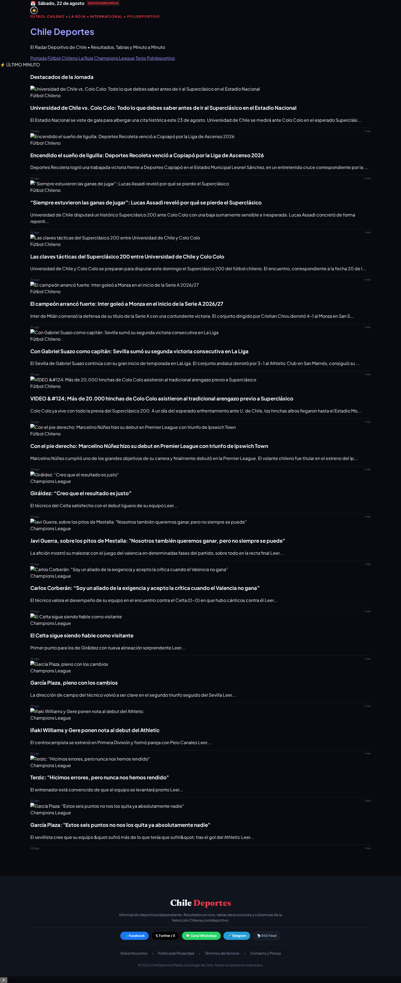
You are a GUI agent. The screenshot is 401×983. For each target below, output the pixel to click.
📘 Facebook (134, 936)
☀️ (34, 10)
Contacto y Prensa (265, 953)
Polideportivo (161, 58)
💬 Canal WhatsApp (201, 936)
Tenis (141, 58)
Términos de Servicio (222, 953)
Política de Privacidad (176, 953)
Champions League (114, 58)
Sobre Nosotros (134, 953)
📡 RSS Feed (267, 936)
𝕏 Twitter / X (165, 936)
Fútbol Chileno (62, 58)
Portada (38, 58)
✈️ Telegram (236, 936)
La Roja (86, 58)
